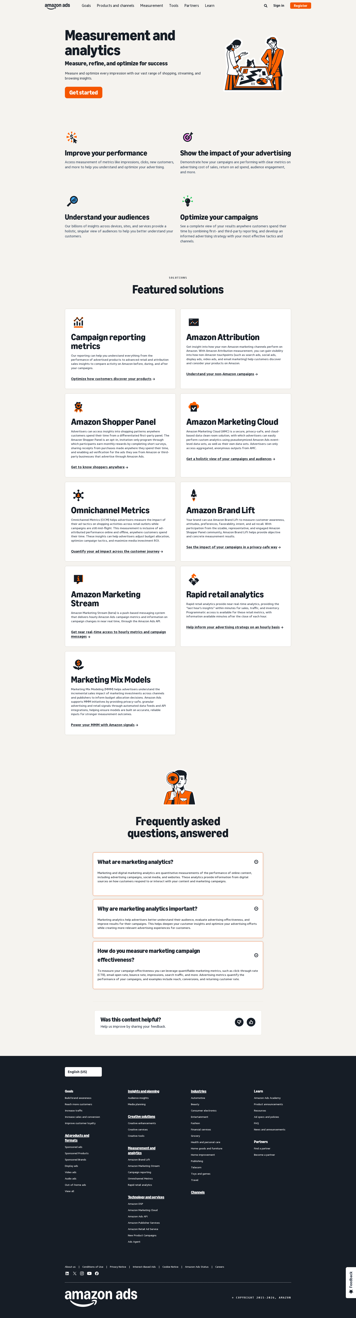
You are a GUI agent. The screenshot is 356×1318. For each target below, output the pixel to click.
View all (69, 1191)
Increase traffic (74, 1110)
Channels (198, 1192)
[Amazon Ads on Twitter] (74, 1274)
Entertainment (199, 1116)
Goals (86, 5)
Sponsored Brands (75, 1159)
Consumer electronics (204, 1110)
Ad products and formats (77, 1137)
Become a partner (264, 1154)
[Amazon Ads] (54, 5)
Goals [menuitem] (69, 1091)
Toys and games (200, 1173)
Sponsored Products (77, 1153)
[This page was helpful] (251, 1023)
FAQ (256, 1123)
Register (300, 6)
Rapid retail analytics (140, 1184)
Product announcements (268, 1104)
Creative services (138, 1129)
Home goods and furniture (206, 1148)
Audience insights (138, 1097)
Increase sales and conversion (82, 1116)
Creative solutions (141, 1116)
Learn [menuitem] (258, 1091)
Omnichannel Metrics (140, 1178)
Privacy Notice (118, 1266)
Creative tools (136, 1135)
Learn (209, 5)
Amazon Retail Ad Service (143, 1229)
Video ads (70, 1172)
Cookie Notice (170, 1266)
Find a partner (262, 1148)
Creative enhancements (142, 1123)
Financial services (201, 1129)
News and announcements (269, 1129)
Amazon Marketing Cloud (143, 1210)
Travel (194, 1179)
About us (70, 1266)
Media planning (137, 1104)
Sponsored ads (73, 1146)
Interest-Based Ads (144, 1266)
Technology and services (146, 1197)
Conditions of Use (92, 1266)
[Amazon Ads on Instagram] (82, 1274)
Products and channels (115, 5)
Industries (198, 1091)
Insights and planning (143, 1091)
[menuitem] (83, 1166)
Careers (219, 1266)
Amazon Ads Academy (267, 1097)
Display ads (71, 1165)
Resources (260, 1110)
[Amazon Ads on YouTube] (89, 1274)
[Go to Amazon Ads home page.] (101, 1297)
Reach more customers (78, 1104)
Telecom (196, 1167)
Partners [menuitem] (261, 1142)
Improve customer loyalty (80, 1123)
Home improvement (203, 1154)
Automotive (198, 1097)
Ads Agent (134, 1241)
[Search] (265, 6)
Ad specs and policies (266, 1116)
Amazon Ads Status (197, 1266)
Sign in (278, 5)
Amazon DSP (135, 1203)
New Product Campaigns (142, 1235)
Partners (191, 5)
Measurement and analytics (141, 1150)
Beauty (195, 1104)
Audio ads (70, 1178)
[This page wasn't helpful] (239, 1023)
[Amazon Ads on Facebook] (97, 1274)
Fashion (195, 1123)
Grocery (195, 1135)
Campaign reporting (139, 1172)
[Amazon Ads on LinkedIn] (67, 1274)
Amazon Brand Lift (139, 1159)
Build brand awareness (78, 1097)
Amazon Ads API (138, 1216)
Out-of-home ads (75, 1184)
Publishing (197, 1161)
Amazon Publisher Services (144, 1222)
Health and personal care (205, 1142)
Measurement (151, 5)
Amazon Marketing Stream (144, 1165)
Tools (173, 5)
